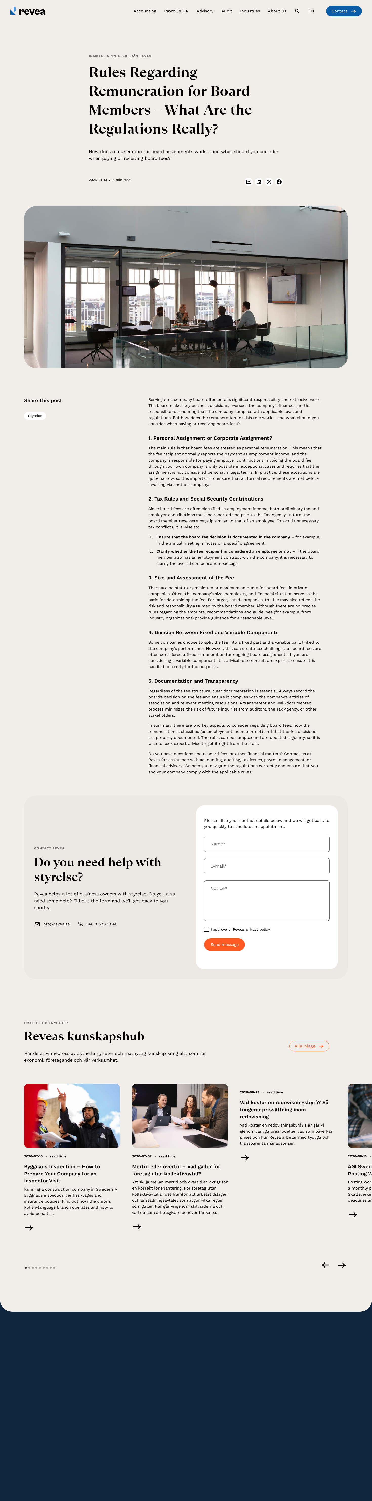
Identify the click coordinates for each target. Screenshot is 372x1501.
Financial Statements (98, 1390)
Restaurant (255, 1375)
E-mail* (218, 866)
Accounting (89, 1361)
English (260, 1462)
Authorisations (313, 1368)
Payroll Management (152, 1353)
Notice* (218, 888)
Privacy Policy (100, 1462)
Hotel (250, 1390)
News (305, 1383)
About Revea (311, 1353)
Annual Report (92, 1375)
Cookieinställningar (167, 1462)
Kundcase (309, 1375)
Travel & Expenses (150, 1361)
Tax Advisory (200, 1353)
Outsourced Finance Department (263, 1414)
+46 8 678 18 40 (101, 924)
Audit (139, 1393)
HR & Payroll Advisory (153, 1368)
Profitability (200, 1375)
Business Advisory (205, 1368)
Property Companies (263, 1397)
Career (306, 1361)
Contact (308, 1390)
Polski (278, 1462)
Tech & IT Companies (263, 1353)
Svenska (241, 1462)
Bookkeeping (90, 1353)
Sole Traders (256, 1383)
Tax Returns (89, 1383)
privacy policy (258, 929)
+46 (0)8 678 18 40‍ (39, 1389)
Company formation (207, 1361)
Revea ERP (254, 1405)
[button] (145, 12)
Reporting (87, 1368)
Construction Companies (267, 1361)
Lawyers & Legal (259, 1368)
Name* (217, 843)
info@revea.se (56, 924)
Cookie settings (131, 1462)
